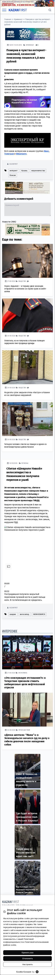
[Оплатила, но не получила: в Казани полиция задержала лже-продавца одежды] (27, 315)
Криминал (18, 19)
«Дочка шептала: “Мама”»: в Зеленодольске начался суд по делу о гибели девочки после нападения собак (26, 739)
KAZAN (18, 10)
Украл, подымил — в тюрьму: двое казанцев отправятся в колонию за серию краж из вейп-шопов (25, 289)
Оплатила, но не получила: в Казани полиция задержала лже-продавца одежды (24, 342)
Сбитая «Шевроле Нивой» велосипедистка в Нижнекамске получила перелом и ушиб (24, 474)
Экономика (22, 673)
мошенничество (38, 171)
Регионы (24, 463)
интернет (13, 171)
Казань (24, 171)
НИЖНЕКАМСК (39, 614)
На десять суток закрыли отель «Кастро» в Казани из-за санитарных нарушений (27, 393)
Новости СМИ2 (9, 221)
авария (13, 614)
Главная (7, 19)
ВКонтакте (21, 153)
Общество (22, 281)
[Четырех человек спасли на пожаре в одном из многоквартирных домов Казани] (27, 419)
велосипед (24, 614)
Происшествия (24, 730)
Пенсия (12, 175)
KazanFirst (13, 164)
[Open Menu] (4, 10)
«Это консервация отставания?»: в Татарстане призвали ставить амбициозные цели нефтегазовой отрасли (25, 682)
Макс (46, 151)
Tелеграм (9, 153)
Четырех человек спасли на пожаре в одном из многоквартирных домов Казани (25, 445)
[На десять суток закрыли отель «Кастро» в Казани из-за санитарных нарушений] (27, 367)
